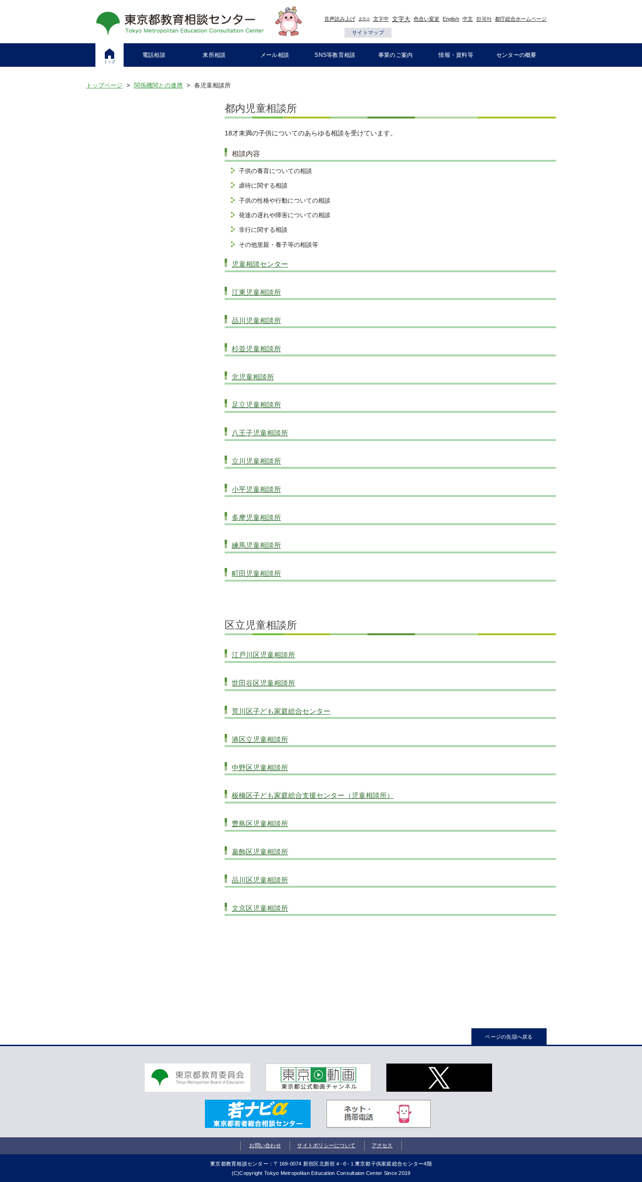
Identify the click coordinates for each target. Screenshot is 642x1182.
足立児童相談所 (256, 405)
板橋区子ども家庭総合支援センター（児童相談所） (313, 795)
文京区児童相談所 (260, 908)
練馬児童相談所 (256, 545)
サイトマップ (368, 32)
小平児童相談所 (256, 489)
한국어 (484, 19)
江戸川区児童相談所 (263, 655)
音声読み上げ (339, 19)
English (451, 19)
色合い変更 (426, 19)
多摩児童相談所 (256, 517)
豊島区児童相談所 (260, 823)
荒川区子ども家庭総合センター (281, 711)
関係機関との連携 (158, 85)
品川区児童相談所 (260, 880)
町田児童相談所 (256, 573)
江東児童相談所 (256, 292)
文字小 (364, 19)
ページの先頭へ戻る (508, 1037)
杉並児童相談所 (256, 349)
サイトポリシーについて (326, 1145)
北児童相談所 (253, 377)
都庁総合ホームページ (521, 19)
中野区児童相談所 (260, 768)
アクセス (382, 1145)
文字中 (381, 19)
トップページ (104, 85)
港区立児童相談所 (260, 739)
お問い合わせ (265, 1145)
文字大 (401, 19)
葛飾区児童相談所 (260, 852)
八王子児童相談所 (260, 433)
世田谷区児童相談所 (263, 683)
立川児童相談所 (256, 461)
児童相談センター (260, 264)
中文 (467, 19)
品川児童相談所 (256, 320)
